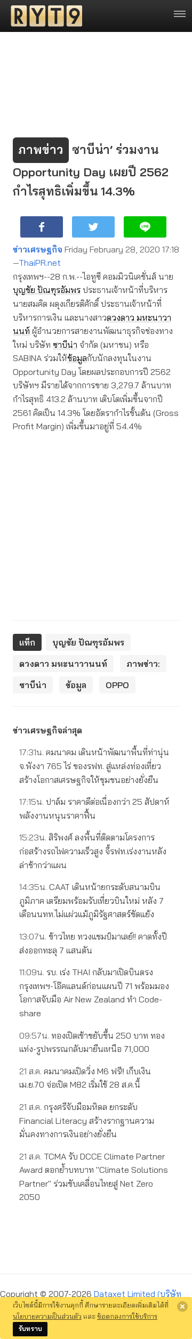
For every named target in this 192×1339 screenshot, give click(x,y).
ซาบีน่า (65, 344)
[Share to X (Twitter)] (93, 227)
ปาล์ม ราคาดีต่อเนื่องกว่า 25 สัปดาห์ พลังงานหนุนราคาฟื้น (94, 808)
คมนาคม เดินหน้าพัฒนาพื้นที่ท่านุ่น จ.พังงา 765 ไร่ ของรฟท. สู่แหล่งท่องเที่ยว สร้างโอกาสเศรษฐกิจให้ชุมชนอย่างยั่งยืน (94, 766)
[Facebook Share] (41, 227)
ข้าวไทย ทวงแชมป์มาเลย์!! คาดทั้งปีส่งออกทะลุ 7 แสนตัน (93, 943)
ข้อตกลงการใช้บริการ (127, 1316)
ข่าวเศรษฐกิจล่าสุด (47, 730)
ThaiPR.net (40, 262)
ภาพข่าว (40, 149)
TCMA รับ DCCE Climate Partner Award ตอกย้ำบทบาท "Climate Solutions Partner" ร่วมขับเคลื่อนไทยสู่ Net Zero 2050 (93, 1177)
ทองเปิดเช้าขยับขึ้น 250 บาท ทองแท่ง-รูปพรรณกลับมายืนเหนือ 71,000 (92, 1042)
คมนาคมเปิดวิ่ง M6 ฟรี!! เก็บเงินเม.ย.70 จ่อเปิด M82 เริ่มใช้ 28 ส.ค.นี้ (85, 1078)
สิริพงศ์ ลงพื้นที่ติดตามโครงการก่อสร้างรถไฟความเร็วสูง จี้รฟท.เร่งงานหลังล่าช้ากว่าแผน (92, 851)
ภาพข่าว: (143, 663)
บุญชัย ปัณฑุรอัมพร (47, 289)
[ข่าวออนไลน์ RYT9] (43, 16)
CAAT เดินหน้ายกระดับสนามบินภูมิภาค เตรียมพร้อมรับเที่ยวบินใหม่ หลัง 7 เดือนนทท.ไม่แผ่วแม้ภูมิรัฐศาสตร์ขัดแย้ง (91, 900)
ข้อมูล (77, 358)
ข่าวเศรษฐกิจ (37, 249)
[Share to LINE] (145, 227)
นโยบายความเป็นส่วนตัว (47, 1316)
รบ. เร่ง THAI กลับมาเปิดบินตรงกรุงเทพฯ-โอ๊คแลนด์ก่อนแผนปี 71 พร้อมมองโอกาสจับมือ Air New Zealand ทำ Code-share (94, 992)
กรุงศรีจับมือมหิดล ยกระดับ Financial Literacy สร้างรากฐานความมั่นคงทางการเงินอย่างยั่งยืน (86, 1120)
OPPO (117, 685)
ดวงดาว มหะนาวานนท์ (63, 663)
